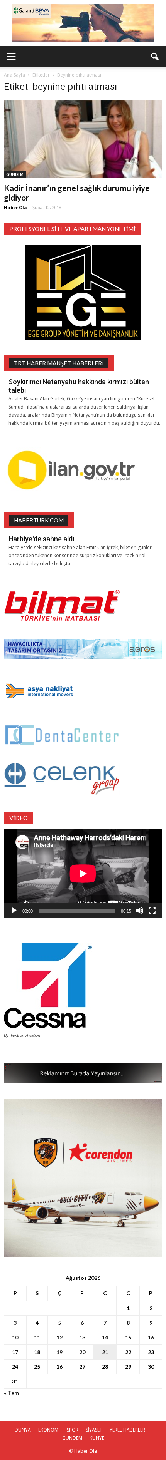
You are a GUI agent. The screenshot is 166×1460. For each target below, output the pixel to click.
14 (105, 1337)
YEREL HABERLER (127, 1430)
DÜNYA (23, 1430)
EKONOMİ (48, 1430)
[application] (83, 873)
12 (59, 1337)
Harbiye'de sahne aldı (41, 539)
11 (37, 1337)
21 (105, 1352)
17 (15, 1352)
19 (59, 1352)
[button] (155, 56)
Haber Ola (15, 207)
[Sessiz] (140, 910)
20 (82, 1352)
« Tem (11, 1393)
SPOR (72, 1430)
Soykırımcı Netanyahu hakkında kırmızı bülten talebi (78, 386)
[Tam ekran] (152, 910)
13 (82, 1337)
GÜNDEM (15, 174)
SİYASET (94, 1430)
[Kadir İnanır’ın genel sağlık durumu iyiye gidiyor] (83, 139)
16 (151, 1337)
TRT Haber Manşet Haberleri (59, 363)
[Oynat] (14, 910)
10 (15, 1337)
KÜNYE (97, 1438)
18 (37, 1352)
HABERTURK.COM (39, 520)
